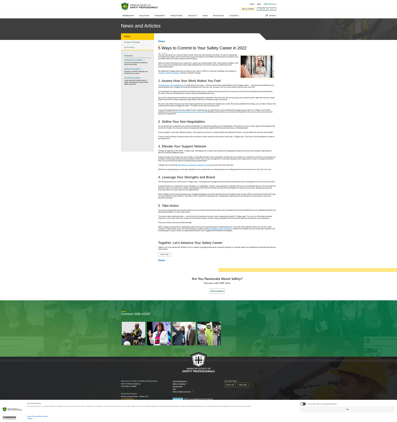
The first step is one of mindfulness (171, 85)
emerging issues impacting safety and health (187, 112)
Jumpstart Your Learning (133, 60)
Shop (259, 4)
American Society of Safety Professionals (139, 6)
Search (272, 16)
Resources (218, 16)
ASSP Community (270, 4)
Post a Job (230, 385)
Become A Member (248, 9)
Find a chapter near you (182, 391)
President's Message (132, 42)
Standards (159, 16)
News (205, 16)
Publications (176, 16)
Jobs (174, 389)
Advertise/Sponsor (180, 381)
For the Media (129, 47)
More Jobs (243, 385)
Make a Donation (179, 383)
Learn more (164, 254)
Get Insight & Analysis (132, 78)
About (252, 4)
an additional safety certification (220, 229)
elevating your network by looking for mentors (194, 165)
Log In (272, 9)
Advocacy (192, 16)
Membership (128, 16)
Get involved (217, 291)
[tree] (137, 45)
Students (234, 16)
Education (144, 16)
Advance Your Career (132, 69)
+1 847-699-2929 (127, 399)
